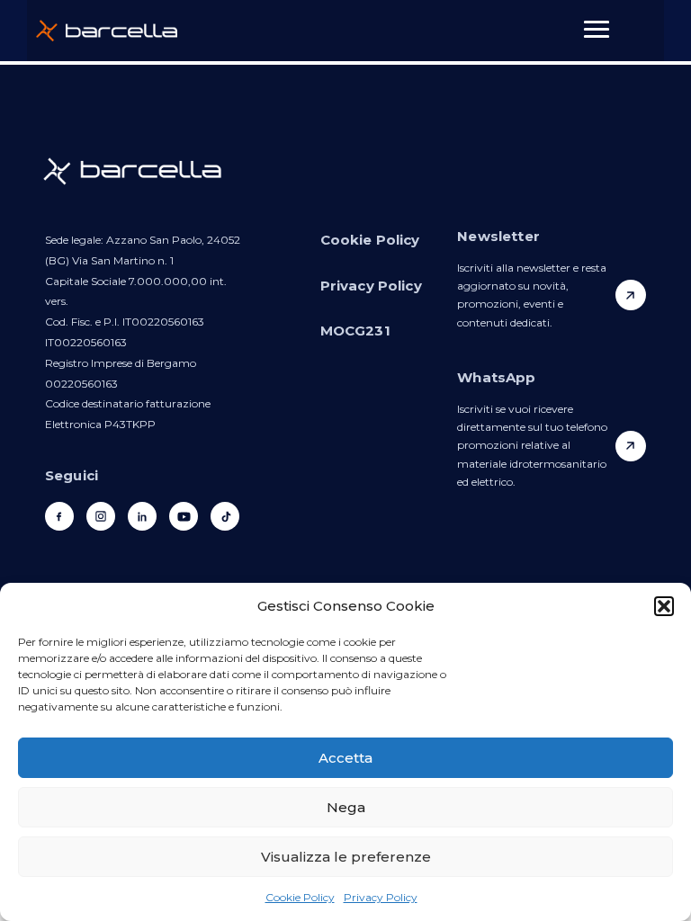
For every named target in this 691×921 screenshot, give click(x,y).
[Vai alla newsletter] (630, 295)
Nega (346, 807)
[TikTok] (225, 516)
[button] (664, 606)
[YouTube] (183, 516)
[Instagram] (100, 516)
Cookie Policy (300, 897)
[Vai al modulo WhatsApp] (630, 446)
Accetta (345, 757)
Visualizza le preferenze (346, 856)
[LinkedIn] (142, 516)
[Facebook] (59, 516)
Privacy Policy (380, 897)
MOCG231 (355, 330)
